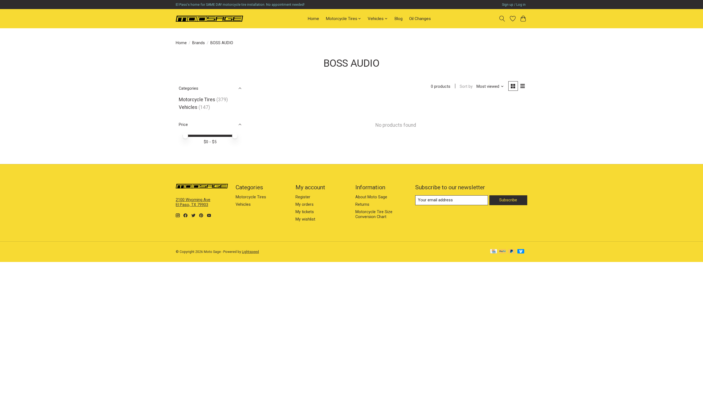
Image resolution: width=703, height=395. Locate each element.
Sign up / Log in (514, 5)
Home (313, 18)
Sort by (466, 86)
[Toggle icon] (502, 19)
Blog (398, 18)
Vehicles (188, 107)
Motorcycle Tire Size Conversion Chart (373, 214)
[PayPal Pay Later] (511, 251)
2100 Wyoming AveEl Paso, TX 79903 (193, 202)
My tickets (304, 211)
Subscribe (508, 200)
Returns (362, 204)
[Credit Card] (493, 251)
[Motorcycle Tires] (209, 18)
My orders (304, 204)
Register (302, 196)
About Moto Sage (371, 196)
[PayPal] (502, 251)
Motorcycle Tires (197, 99)
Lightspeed (250, 252)
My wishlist (305, 219)
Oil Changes (420, 18)
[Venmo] (521, 251)
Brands (198, 42)
